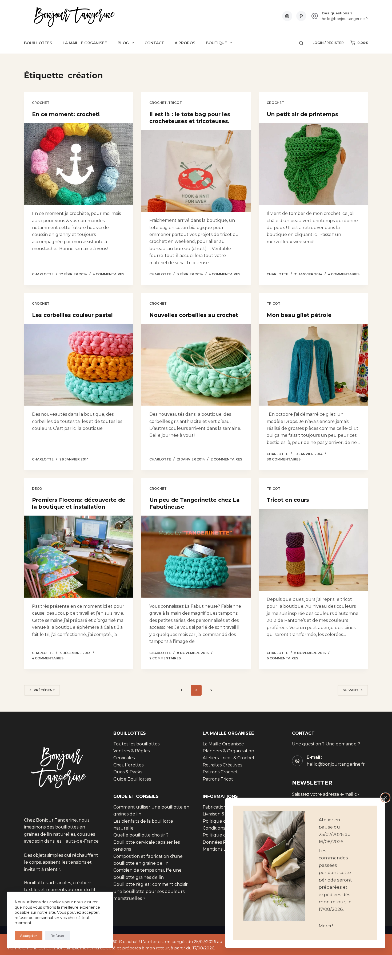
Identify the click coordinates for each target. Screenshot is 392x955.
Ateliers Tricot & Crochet (229, 757)
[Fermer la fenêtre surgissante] (385, 797)
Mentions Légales (221, 849)
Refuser (57, 935)
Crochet (40, 103)
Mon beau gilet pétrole (299, 315)
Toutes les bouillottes (136, 743)
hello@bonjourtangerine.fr (345, 19)
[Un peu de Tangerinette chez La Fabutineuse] (196, 557)
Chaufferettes (128, 765)
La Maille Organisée (85, 42)
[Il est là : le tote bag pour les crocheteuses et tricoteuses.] (196, 171)
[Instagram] (287, 16)
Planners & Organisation (228, 750)
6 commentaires (282, 658)
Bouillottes (38, 42)
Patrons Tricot (218, 779)
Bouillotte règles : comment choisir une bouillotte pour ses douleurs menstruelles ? (150, 891)
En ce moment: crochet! (66, 114)
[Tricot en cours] (313, 550)
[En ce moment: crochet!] (78, 164)
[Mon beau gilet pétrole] (313, 365)
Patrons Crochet (220, 771)
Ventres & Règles (131, 750)
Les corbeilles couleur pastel (72, 315)
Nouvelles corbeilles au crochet (193, 315)
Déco (37, 489)
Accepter (28, 935)
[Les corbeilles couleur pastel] (78, 365)
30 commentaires (284, 459)
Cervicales (124, 757)
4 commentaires (108, 274)
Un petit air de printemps (302, 114)
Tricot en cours (288, 500)
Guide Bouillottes (132, 779)
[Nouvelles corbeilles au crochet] (196, 365)
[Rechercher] (301, 43)
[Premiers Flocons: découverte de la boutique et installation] (78, 557)
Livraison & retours (222, 814)
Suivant (350, 690)
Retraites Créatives (222, 765)
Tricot (175, 103)
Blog (123, 42)
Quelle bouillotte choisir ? (141, 835)
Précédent (44, 690)
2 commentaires (226, 459)
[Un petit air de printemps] (313, 164)
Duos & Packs (127, 771)
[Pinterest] (301, 16)
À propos (185, 42)
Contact (154, 42)
